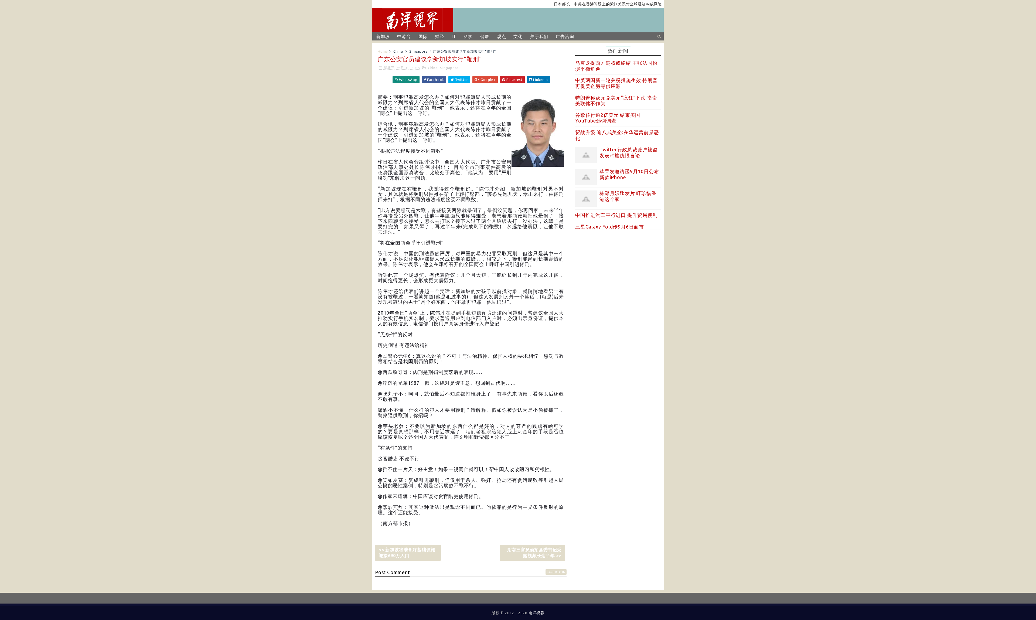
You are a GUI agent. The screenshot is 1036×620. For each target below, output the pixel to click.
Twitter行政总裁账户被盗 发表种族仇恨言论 (628, 152)
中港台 (404, 36)
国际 (423, 36)
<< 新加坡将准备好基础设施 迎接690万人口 (407, 552)
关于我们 (539, 36)
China (398, 51)
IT (454, 36)
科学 (468, 36)
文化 (518, 36)
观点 (501, 36)
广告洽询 (565, 36)
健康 (484, 36)
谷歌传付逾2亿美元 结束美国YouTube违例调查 (607, 118)
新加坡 (383, 36)
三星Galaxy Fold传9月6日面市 (609, 226)
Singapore (418, 51)
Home (383, 51)
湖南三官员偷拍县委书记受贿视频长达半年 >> (534, 552)
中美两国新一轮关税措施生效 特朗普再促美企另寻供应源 (616, 83)
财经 (439, 36)
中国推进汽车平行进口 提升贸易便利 (616, 215)
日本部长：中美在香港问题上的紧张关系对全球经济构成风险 (589, 4)
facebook (556, 572)
